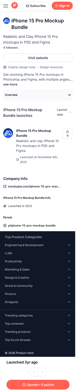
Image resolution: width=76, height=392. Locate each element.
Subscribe (38, 6)
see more (10, 84)
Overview (11, 94)
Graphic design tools (21, 67)
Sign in (64, 6)
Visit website (38, 58)
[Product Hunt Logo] (14, 5)
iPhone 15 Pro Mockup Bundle (33, 133)
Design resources (51, 67)
